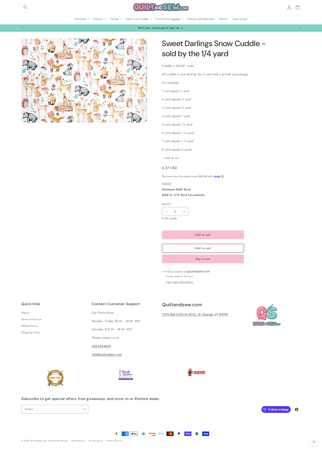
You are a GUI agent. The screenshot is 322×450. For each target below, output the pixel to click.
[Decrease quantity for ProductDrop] (166, 211)
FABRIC (183, 189)
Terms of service (115, 440)
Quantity (166, 204)
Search (25, 313)
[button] (25, 7)
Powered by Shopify (58, 440)
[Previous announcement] (22, 28)
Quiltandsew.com (38, 440)
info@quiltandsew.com (107, 354)
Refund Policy (29, 326)
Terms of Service (31, 319)
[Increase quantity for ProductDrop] (184, 211)
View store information (179, 282)
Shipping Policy (30, 332)
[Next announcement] (299, 28)
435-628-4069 (101, 346)
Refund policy (78, 440)
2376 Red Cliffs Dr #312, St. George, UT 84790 (195, 314)
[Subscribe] (84, 409)
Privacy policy (96, 440)
